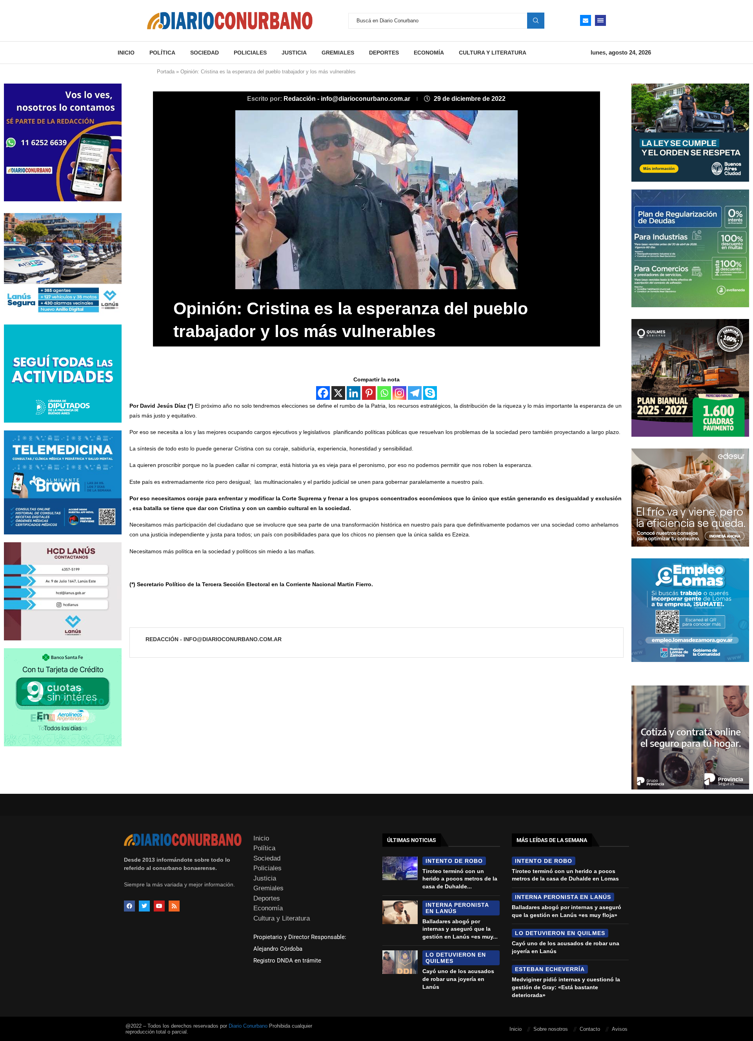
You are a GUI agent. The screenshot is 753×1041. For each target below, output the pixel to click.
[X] (338, 393)
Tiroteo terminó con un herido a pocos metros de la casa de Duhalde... (459, 879)
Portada (166, 72)
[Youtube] (159, 906)
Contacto (590, 1029)
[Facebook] (323, 393)
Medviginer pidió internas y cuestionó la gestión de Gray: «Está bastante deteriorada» (566, 987)
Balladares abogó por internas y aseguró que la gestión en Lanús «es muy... (460, 929)
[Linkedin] (353, 393)
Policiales (250, 52)
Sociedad (204, 52)
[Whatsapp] (384, 393)
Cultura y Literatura (492, 52)
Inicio (126, 52)
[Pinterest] (369, 393)
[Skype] (430, 393)
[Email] (585, 20)
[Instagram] (399, 393)
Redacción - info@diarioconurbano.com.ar (348, 98)
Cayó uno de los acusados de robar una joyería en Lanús (458, 979)
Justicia (294, 52)
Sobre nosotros (550, 1029)
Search (535, 20)
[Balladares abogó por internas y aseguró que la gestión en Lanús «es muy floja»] (400, 912)
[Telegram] (415, 393)
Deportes (384, 52)
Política (162, 52)
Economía (429, 52)
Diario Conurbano (248, 1026)
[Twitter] (144, 906)
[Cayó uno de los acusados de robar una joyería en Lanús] (400, 962)
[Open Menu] (600, 20)
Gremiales (338, 52)
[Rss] (174, 906)
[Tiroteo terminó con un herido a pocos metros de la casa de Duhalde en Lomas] (400, 868)
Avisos (620, 1029)
